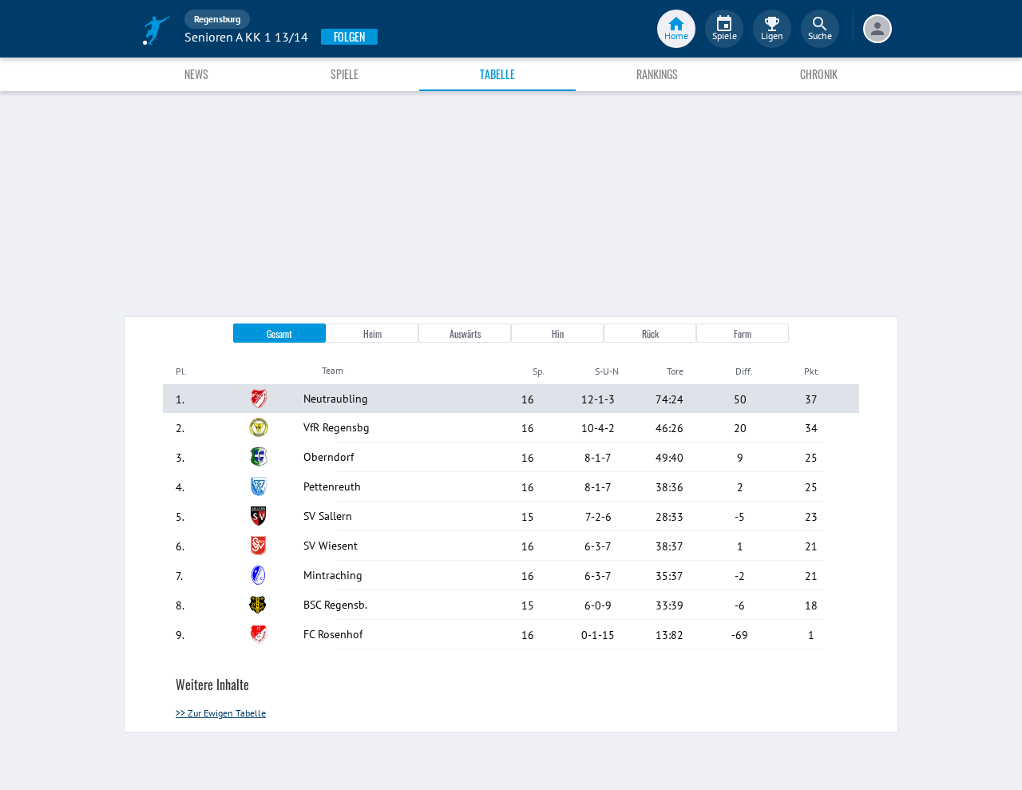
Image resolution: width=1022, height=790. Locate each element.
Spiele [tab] (344, 74)
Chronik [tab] (819, 74)
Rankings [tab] (657, 74)
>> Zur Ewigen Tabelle (221, 713)
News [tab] (196, 74)
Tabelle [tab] (497, 74)
